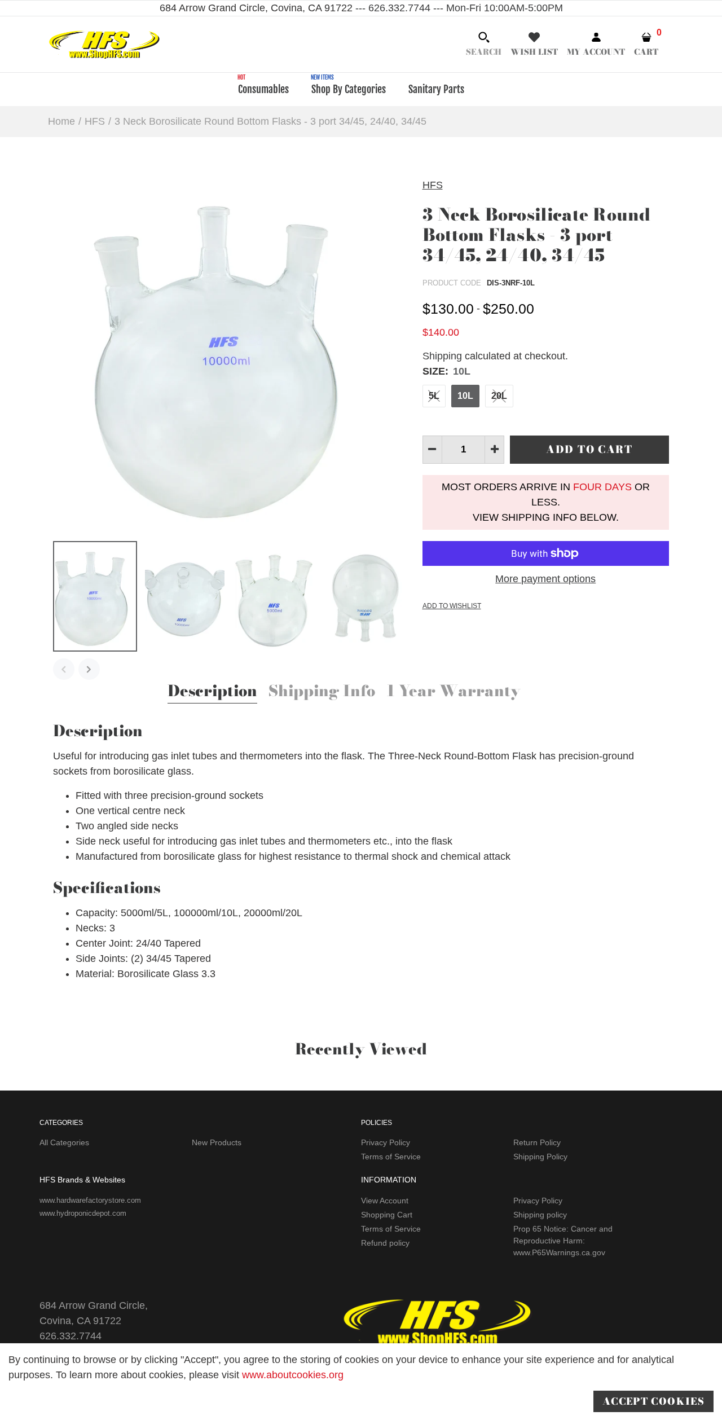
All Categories (64, 1142)
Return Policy (537, 1142)
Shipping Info (321, 692)
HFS (432, 185)
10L (465, 396)
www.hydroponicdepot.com (82, 1213)
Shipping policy (540, 1214)
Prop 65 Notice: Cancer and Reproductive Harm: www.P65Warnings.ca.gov (563, 1240)
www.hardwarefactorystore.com (90, 1200)
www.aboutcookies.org (293, 1375)
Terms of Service (391, 1156)
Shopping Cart (386, 1214)
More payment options (545, 578)
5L (434, 396)
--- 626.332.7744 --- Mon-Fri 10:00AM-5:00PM (458, 8)
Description (212, 692)
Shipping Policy (540, 1156)
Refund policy (385, 1242)
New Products (216, 1142)
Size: (446, 371)
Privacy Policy (385, 1142)
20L (499, 396)
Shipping (442, 356)
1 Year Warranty (453, 692)
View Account (384, 1200)
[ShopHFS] (104, 43)
